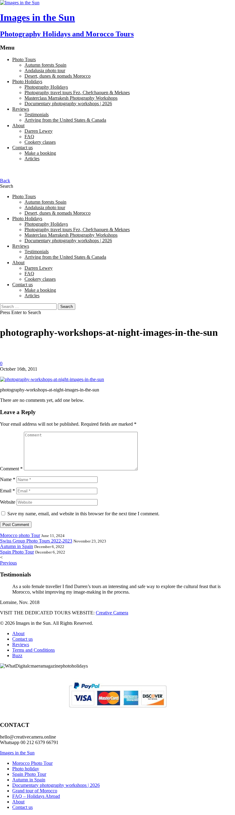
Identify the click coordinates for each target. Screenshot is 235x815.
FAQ (29, 136)
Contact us (22, 147)
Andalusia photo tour (44, 70)
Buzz (17, 655)
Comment (11, 468)
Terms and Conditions (33, 650)
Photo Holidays (27, 81)
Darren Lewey (38, 131)
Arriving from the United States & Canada (65, 120)
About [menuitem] (18, 801)
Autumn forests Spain (45, 65)
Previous (8, 562)
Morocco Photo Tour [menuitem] (32, 763)
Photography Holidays (46, 87)
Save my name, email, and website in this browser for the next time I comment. (83, 513)
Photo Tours (24, 59)
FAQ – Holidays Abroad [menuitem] (36, 796)
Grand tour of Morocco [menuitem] (34, 790)
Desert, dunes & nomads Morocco (57, 76)
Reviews (20, 109)
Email (7, 490)
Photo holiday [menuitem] (25, 768)
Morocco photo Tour (20, 535)
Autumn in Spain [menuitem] (28, 779)
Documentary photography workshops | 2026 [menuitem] (56, 785)
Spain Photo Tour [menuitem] (29, 774)
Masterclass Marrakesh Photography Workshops (71, 98)
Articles (31, 158)
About (18, 125)
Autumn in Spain (16, 546)
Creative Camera (112, 612)
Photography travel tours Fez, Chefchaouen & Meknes (77, 92)
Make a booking (40, 153)
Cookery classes (40, 142)
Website (7, 502)
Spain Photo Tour (17, 551)
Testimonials (36, 114)
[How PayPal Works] (117, 710)
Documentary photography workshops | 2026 (68, 103)
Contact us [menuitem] (22, 807)
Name (7, 479)
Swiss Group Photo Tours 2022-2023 (36, 540)
